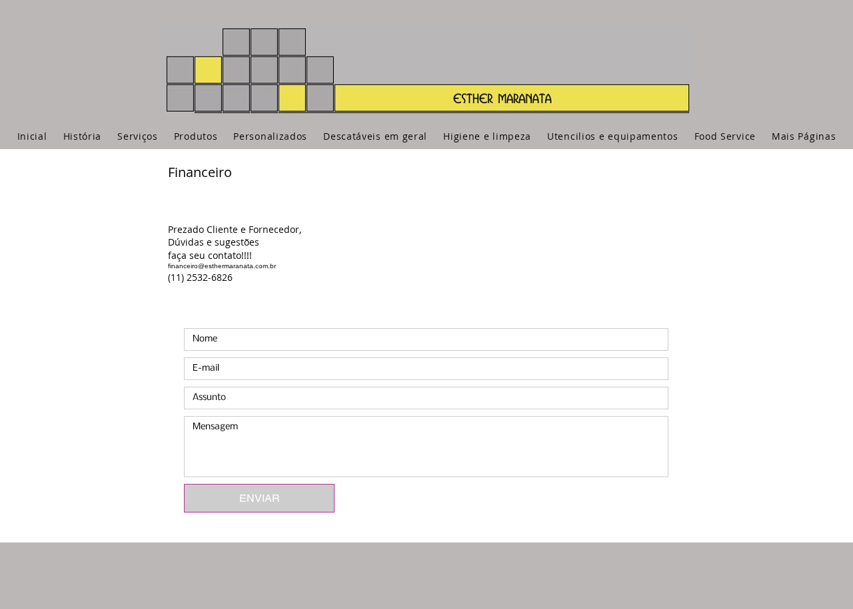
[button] (803, 136)
